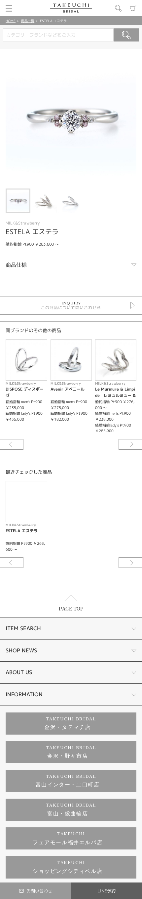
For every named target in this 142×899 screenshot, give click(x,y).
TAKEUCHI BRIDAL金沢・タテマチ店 (70, 723)
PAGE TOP (71, 609)
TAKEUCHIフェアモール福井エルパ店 (67, 838)
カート (133, 8)
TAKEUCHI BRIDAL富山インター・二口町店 (68, 781)
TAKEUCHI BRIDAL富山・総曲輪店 (71, 809)
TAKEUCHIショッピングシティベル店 (67, 867)
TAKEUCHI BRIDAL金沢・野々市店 (71, 752)
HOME (11, 20)
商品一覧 (27, 20)
